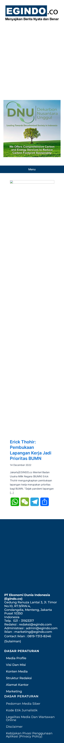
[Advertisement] (32, 59)
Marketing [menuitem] (14, 691)
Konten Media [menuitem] (17, 671)
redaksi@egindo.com (35, 624)
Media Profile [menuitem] (16, 658)
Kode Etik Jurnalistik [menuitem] (22, 710)
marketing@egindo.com (33, 632)
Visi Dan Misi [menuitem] (16, 665)
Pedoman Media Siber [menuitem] (23, 704)
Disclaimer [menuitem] (14, 727)
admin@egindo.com (42, 628)
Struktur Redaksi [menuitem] (19, 678)
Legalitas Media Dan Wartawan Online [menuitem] (30, 718)
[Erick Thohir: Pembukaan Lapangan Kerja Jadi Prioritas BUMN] (32, 307)
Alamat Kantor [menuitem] (17, 685)
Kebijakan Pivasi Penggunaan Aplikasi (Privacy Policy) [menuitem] (29, 734)
